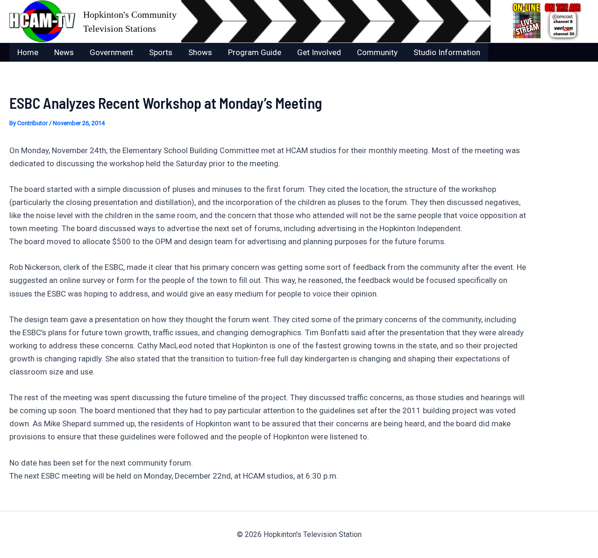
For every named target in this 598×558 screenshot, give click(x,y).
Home (27, 52)
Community (377, 52)
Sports (160, 52)
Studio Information (446, 52)
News (64, 52)
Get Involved (319, 52)
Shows (200, 52)
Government (111, 52)
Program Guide (254, 52)
